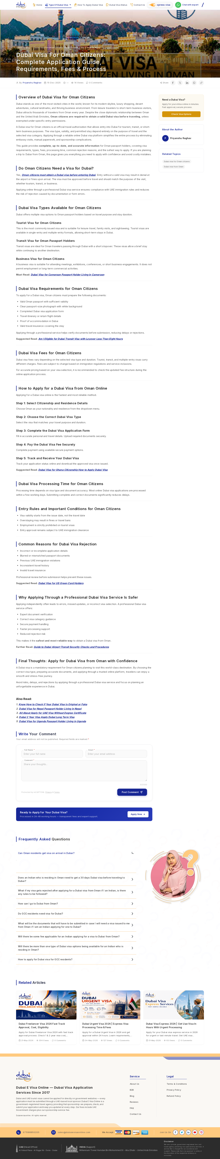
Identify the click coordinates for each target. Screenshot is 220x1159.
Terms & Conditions (177, 1084)
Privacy (48, 792)
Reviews (134, 1102)
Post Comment (130, 792)
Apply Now (136, 814)
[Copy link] (201, 82)
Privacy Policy (174, 1090)
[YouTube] (194, 1132)
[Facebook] (175, 1132)
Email (91, 750)
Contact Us (135, 1114)
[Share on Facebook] (173, 82)
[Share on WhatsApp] (194, 82)
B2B (132, 1090)
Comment (29, 760)
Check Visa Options (181, 114)
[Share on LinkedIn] (187, 82)
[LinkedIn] (188, 1132)
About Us (134, 1084)
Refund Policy (174, 1096)
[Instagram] (201, 1132)
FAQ (132, 1108)
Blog (132, 1096)
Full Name (29, 750)
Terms (57, 792)
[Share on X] (180, 82)
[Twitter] (182, 1132)
